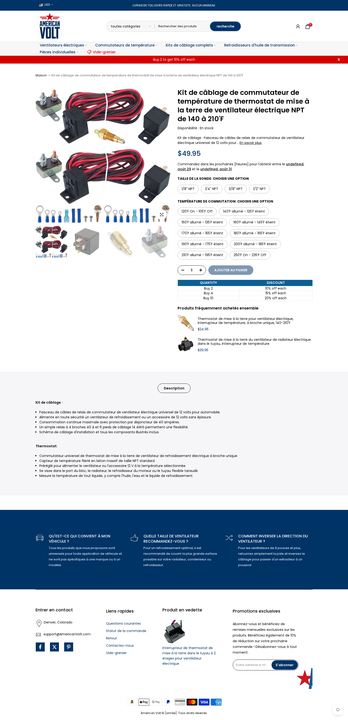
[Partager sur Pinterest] (68, 647)
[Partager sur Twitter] (54, 647)
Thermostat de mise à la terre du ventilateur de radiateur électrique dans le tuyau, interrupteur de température (254, 342)
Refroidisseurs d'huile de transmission (259, 45)
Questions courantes (123, 623)
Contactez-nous (120, 645)
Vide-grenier (104, 52)
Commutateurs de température (125, 45)
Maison (41, 75)
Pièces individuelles (58, 52)
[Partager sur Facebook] (40, 647)
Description (174, 388)
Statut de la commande (126, 630)
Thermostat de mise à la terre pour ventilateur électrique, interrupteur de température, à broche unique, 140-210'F (246, 321)
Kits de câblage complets (189, 45)
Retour (111, 638)
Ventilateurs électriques (62, 45)
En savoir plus (251, 143)
